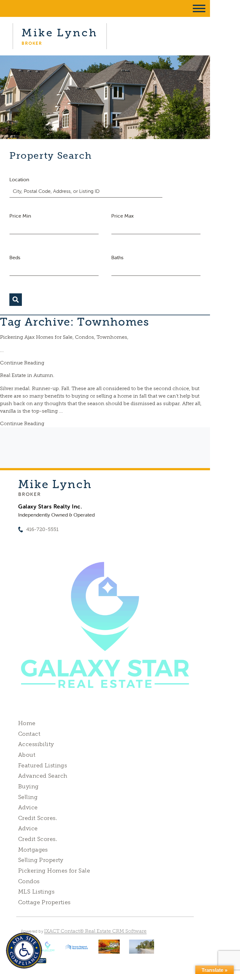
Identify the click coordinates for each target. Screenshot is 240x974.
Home (27, 723)
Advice (28, 807)
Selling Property (40, 860)
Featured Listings (42, 765)
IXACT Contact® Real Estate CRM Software (95, 931)
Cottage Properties (44, 902)
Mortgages (33, 849)
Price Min (20, 216)
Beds (14, 257)
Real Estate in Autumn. (27, 375)
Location (19, 179)
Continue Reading (22, 363)
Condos (29, 881)
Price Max (122, 216)
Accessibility (36, 744)
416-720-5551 (42, 529)
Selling (28, 797)
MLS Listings (36, 891)
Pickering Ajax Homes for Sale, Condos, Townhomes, (64, 337)
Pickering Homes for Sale (54, 870)
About (26, 754)
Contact (29, 733)
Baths (117, 257)
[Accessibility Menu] (24, 950)
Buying (28, 786)
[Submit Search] (15, 299)
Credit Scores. (37, 818)
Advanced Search (42, 775)
